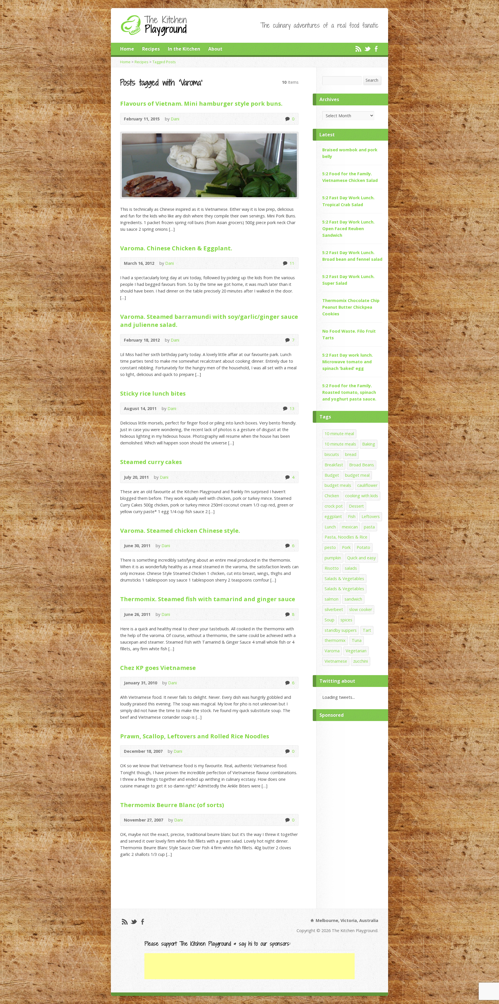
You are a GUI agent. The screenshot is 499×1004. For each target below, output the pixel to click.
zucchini (360, 661)
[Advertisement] (352, 813)
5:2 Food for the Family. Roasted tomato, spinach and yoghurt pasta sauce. (349, 392)
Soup (329, 620)
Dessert (356, 506)
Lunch (330, 527)
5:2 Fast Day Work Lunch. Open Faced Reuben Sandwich (348, 228)
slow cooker (360, 609)
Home (127, 49)
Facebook (376, 48)
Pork (346, 547)
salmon (331, 599)
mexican (350, 527)
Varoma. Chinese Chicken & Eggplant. (176, 248)
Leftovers (371, 516)
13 (285, 408)
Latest (327, 134)
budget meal (357, 475)
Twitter (367, 48)
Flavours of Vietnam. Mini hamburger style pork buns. (201, 103)
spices (346, 620)
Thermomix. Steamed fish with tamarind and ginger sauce (207, 599)
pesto (330, 547)
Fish (351, 516)
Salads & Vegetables (344, 578)
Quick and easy (361, 557)
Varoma (332, 650)
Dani (175, 119)
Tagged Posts (164, 61)
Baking (368, 444)
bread (350, 454)
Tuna (357, 640)
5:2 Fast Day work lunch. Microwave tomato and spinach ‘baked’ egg (347, 361)
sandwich (353, 599)
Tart (367, 630)
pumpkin (333, 557)
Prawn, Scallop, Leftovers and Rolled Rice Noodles (194, 736)
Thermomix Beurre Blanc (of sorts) (172, 805)
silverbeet (334, 609)
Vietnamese (336, 661)
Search (372, 80)
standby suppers (341, 630)
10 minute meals (340, 444)
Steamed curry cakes (151, 462)
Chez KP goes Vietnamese (158, 668)
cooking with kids (361, 495)
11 (285, 263)
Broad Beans (361, 464)
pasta (369, 527)
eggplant (333, 516)
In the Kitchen (184, 49)
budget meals (338, 485)
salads (351, 568)
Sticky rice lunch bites (153, 393)
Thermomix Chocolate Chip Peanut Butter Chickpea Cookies (350, 307)
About (215, 49)
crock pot (334, 506)
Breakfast (334, 464)
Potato (363, 547)
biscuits (332, 454)
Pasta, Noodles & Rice (346, 537)
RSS (358, 48)
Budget (332, 475)
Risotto (332, 568)
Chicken (332, 495)
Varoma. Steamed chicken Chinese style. (180, 530)
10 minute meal (339, 433)
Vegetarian (356, 650)
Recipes (151, 49)
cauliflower (367, 485)
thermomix (335, 640)
